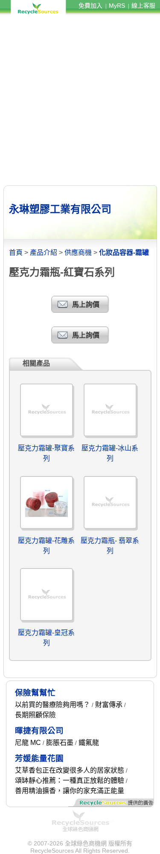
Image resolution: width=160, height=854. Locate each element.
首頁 (16, 252)
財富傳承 (108, 704)
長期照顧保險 (35, 714)
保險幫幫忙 (35, 692)
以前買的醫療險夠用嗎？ (52, 704)
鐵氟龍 (89, 742)
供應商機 (78, 252)
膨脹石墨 (59, 742)
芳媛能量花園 (39, 758)
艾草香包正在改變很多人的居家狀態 (69, 770)
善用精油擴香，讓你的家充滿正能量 (69, 790)
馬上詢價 (85, 304)
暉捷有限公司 (39, 730)
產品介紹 (43, 252)
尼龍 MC (28, 742)
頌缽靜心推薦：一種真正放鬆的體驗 (69, 780)
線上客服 (143, 5)
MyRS (117, 5)
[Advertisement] (80, 100)
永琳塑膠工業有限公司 (60, 209)
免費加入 (90, 5)
